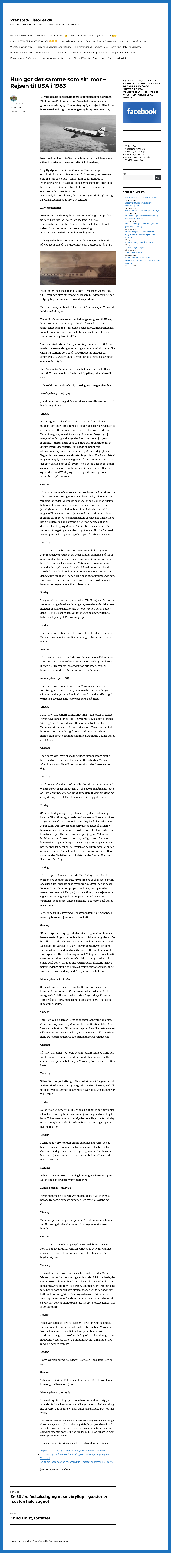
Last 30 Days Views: (133, 154)
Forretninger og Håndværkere (91, 47)
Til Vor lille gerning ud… (135, 247)
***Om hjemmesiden (21, 35)
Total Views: (130, 160)
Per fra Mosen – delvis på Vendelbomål (141, 198)
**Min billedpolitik (117, 58)
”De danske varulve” (134, 252)
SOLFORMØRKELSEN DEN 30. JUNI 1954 (142, 211)
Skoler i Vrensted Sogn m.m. (89, 58)
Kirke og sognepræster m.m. (55, 58)
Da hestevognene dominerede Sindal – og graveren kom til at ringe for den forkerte (141, 234)
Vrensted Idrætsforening (133, 41)
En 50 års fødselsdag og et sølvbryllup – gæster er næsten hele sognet (77, 1462)
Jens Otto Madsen (18, 104)
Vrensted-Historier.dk (31, 20)
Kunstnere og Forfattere (23, 58)
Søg (124, 174)
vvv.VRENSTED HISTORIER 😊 (52, 35)
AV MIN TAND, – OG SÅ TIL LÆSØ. (139, 242)
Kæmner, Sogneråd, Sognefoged (54, 47)
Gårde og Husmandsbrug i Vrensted (89, 52)
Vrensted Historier (18, 111)
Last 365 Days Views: (134, 157)
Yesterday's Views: (133, 149)
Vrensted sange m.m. (21, 47)
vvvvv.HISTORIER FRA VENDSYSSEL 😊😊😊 (33, 41)
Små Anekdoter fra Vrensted (126, 47)
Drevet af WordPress (59, 1541)
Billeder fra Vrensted (21, 52)
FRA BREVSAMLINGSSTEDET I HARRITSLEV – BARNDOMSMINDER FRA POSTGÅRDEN (142, 260)
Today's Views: (132, 146)
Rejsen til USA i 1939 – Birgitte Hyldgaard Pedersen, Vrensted (73, 1450)
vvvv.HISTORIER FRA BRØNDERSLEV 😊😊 (94, 35)
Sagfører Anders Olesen (124, 52)
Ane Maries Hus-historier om (51, 52)
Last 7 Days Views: (133, 152)
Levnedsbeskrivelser (72, 41)
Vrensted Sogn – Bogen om (101, 41)
